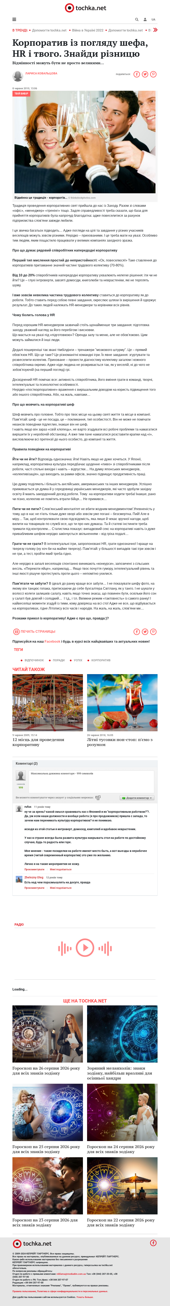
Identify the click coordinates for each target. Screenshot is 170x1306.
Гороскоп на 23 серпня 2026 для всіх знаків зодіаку (45, 1222)
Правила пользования (24, 1291)
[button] (145, 19)
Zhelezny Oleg (33, 877)
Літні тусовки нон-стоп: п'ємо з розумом (120, 742)
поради (59, 660)
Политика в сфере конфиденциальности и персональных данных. (72, 1291)
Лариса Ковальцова (41, 73)
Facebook (52, 641)
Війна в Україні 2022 (87, 30)
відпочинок (34, 660)
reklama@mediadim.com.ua (71, 1274)
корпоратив (100, 660)
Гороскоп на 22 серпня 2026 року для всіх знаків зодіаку (121, 1222)
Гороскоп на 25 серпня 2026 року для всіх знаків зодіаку (46, 1149)
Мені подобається (61, 869)
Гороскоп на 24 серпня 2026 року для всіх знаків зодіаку (121, 1149)
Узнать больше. (85, 1297)
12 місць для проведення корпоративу (38, 742)
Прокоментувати (34, 869)
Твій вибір (21, 93)
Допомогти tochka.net (49, 30)
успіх (78, 660)
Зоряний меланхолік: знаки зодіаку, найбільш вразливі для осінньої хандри (119, 1073)
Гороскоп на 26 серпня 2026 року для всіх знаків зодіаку (46, 1070)
